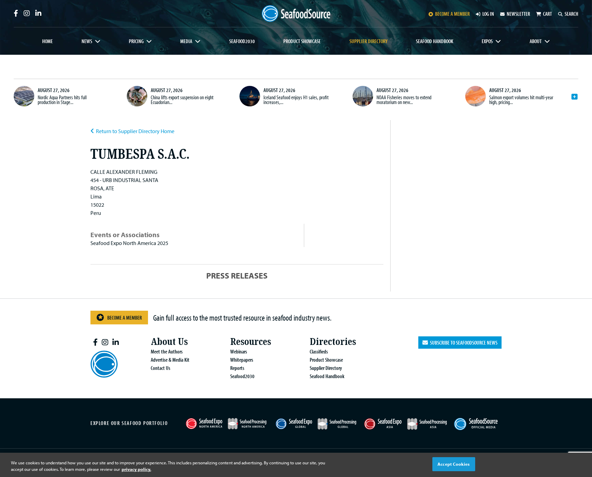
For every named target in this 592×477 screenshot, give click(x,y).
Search (571, 13)
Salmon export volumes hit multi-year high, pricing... (521, 99)
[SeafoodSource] (296, 13)
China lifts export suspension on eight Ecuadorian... (182, 99)
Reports (237, 367)
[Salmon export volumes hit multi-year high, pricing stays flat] (475, 96)
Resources (250, 342)
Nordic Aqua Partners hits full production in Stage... (62, 99)
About (536, 41)
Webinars (238, 351)
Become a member (452, 13)
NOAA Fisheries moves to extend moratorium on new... (404, 99)
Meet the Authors (167, 351)
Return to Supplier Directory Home (135, 131)
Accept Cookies (453, 464)
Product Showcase (302, 41)
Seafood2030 (242, 41)
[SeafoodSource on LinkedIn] (38, 13)
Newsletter (518, 13)
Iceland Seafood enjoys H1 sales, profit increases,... (296, 99)
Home (47, 41)
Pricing (136, 41)
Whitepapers (241, 359)
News (87, 41)
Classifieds (319, 351)
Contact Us (160, 367)
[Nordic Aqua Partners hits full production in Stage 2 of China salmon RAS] (24, 96)
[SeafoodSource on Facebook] (16, 13)
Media (186, 41)
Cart (547, 13)
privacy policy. (136, 469)
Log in (488, 13)
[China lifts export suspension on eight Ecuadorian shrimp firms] (137, 96)
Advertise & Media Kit (170, 359)
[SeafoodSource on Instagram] (27, 13)
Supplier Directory (368, 41)
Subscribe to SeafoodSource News (462, 342)
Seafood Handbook (434, 41)
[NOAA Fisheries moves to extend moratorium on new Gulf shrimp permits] (363, 96)
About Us (169, 342)
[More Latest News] (574, 97)
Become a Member (124, 317)
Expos (487, 41)
